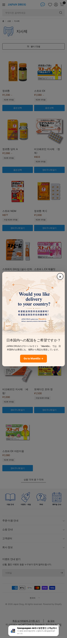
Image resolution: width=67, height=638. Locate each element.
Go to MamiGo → (33, 358)
